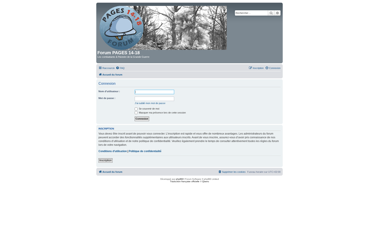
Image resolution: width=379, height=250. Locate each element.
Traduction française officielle (184, 181)
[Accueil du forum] (163, 27)
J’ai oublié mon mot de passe (150, 103)
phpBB (179, 179)
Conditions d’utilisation (112, 151)
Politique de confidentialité (145, 151)
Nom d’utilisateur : (109, 91)
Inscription (105, 160)
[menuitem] (120, 68)
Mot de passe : (106, 98)
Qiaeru (205, 181)
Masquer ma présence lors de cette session (162, 112)
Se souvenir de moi (148, 108)
